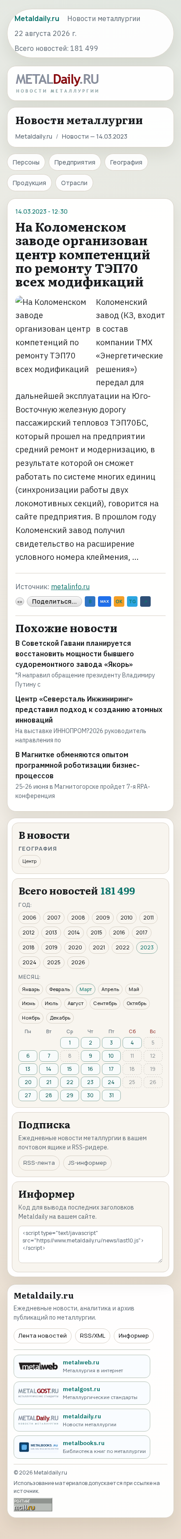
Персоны (26, 162)
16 (90, 1069)
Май (134, 989)
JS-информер (87, 1163)
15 (69, 1069)
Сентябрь (105, 1003)
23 (90, 1082)
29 (69, 1095)
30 (90, 1095)
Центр (29, 861)
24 (111, 1082)
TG (132, 601)
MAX (104, 601)
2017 (142, 932)
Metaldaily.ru (33, 136)
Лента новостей (42, 1335)
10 (111, 1055)
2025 (54, 962)
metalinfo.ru (70, 586)
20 (28, 1082)
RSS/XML (92, 1335)
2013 (51, 932)
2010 (126, 917)
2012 (28, 932)
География (126, 162)
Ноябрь (31, 1017)
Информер (134, 1335)
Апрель (110, 989)
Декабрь (60, 1017)
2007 (54, 917)
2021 (99, 947)
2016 (119, 932)
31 (111, 1095)
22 (69, 1082)
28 (48, 1095)
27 (28, 1095)
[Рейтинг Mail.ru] (33, 1504)
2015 (96, 932)
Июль (51, 1003)
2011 (148, 917)
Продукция (29, 183)
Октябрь (136, 1003)
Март (86, 989)
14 (48, 1069)
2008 (78, 917)
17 (111, 1069)
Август (75, 1003)
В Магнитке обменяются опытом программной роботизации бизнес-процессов (77, 765)
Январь (31, 989)
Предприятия (74, 162)
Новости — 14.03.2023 (94, 136)
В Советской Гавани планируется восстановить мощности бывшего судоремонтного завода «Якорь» (74, 654)
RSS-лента (39, 1163)
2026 (78, 962)
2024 (29, 962)
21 (48, 1082)
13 (27, 1069)
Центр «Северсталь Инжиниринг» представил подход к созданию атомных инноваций (89, 709)
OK (119, 601)
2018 (28, 947)
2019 (51, 947)
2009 (103, 917)
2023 (147, 947)
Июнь (28, 1003)
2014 (74, 932)
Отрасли (74, 183)
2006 (29, 917)
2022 (123, 947)
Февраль (59, 989)
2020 (75, 947)
